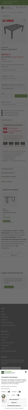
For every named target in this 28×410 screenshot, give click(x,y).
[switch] (3, 401)
